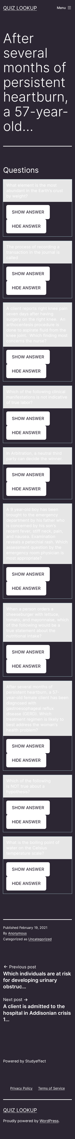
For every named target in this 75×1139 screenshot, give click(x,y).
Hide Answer (26, 226)
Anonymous (17, 933)
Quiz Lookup (20, 8)
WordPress (49, 1121)
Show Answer (28, 212)
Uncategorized (40, 939)
